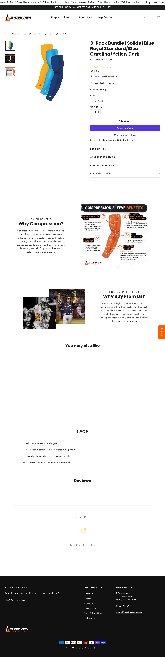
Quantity (96, 107)
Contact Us (89, 603)
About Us (84, 17)
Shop (54, 17)
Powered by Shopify (92, 648)
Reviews (88, 598)
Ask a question (100, 173)
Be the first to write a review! (82, 552)
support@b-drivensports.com (129, 611)
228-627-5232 (122, 606)
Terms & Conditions (93, 613)
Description (98, 149)
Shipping (94, 76)
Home (7, 34)
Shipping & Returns (103, 165)
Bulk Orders (89, 617)
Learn (68, 17)
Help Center (105, 17)
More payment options (125, 135)
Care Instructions (102, 157)
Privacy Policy (90, 608)
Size (93, 96)
